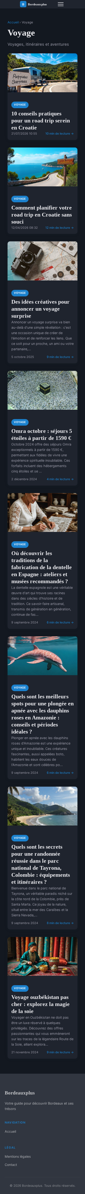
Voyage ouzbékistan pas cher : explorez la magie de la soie (40, 1004)
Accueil (13, 22)
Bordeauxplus (20, 1092)
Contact (11, 1165)
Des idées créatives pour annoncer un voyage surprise (40, 309)
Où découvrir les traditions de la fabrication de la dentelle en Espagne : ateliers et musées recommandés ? (41, 567)
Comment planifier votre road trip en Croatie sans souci (41, 215)
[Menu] (60, 4)
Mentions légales (18, 1156)
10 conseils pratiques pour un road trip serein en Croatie (40, 121)
